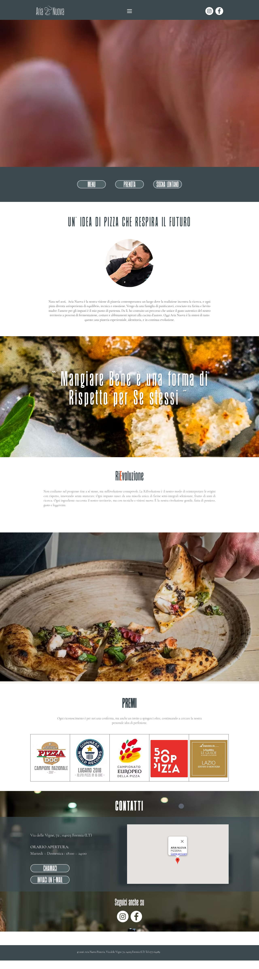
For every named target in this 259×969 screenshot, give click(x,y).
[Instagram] (209, 11)
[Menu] (129, 11)
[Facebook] (219, 11)
